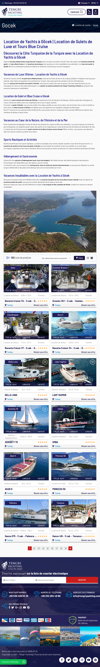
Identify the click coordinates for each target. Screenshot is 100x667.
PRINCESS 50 (58, 489)
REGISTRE (82, 580)
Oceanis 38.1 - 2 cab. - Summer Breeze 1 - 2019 (68, 300)
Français (84, 3)
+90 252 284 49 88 (50, 595)
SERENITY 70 (11, 442)
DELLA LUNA (11, 394)
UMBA (55, 442)
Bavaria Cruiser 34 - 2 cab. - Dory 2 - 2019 (68, 348)
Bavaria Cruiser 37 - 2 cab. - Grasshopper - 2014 (21, 348)
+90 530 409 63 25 (20, 3)
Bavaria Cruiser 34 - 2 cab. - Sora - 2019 (21, 300)
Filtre (81, 258)
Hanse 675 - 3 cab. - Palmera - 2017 (21, 536)
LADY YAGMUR (59, 394)
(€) (94, 3)
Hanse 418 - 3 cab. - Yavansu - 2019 (68, 536)
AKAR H (8, 489)
